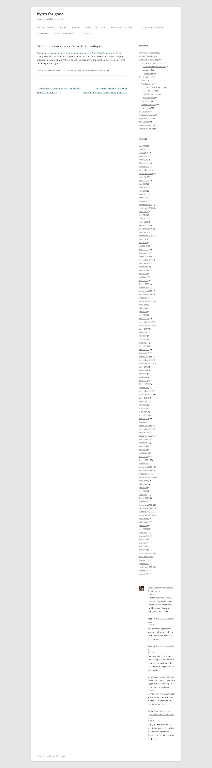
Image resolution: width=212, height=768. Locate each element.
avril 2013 (143, 194)
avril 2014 (143, 187)
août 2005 (143, 398)
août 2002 (143, 518)
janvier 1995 (144, 563)
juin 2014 (143, 184)
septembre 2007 (146, 325)
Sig (107, 70)
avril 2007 (143, 342)
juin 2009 (143, 270)
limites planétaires (147, 115)
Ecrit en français (70, 70)
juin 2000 (143, 549)
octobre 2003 (144, 474)
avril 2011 (143, 218)
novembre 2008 (146, 294)
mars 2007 (143, 346)
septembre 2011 (146, 208)
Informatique (145, 77)
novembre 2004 (146, 429)
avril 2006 (143, 377)
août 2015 (143, 177)
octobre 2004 (144, 432)
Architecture (146, 84)
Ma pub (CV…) (86, 33)
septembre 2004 (146, 436)
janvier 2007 (144, 353)
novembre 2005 (146, 391)
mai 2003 (143, 491)
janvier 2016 (144, 166)
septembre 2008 (146, 301)
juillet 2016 (143, 153)
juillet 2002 (143, 522)
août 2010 (143, 239)
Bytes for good (50, 13)
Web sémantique (85, 70)
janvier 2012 (144, 201)
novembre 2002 (146, 508)
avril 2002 (143, 532)
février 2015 (144, 180)
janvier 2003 (144, 501)
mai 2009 (143, 273)
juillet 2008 (143, 308)
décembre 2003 (145, 467)
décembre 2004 (145, 425)
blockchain (42, 33)
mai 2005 (143, 408)
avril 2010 (143, 246)
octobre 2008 (144, 298)
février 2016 (144, 163)
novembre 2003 (146, 470)
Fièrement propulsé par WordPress (51, 756)
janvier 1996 (144, 560)
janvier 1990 (144, 574)
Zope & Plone (150, 90)
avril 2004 (143, 453)
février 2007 (144, 349)
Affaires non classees (64, 33)
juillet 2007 (143, 332)
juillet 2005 (143, 401)
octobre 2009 (144, 263)
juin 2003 (143, 487)
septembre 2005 (146, 394)
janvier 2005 (144, 422)
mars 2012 (143, 197)
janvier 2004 (144, 463)
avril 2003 (143, 494)
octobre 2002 (144, 511)
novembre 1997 (146, 556)
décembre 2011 (145, 204)
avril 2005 (143, 411)
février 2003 (144, 498)
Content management (152, 87)
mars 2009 (143, 280)
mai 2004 (143, 449)
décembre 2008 (145, 291)
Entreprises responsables (123, 27)
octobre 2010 (144, 232)
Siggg (150, 618)
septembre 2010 (146, 235)
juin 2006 (143, 373)
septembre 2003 (146, 477)
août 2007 (143, 329)
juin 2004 (143, 446)
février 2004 (144, 460)
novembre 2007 (146, 322)
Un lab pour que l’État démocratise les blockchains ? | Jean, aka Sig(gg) (161, 680)
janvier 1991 (144, 570)
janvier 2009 (144, 287)
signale (52, 53)
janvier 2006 (144, 387)
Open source (144, 125)
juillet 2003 (143, 484)
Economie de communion (153, 27)
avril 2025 (143, 149)
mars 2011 (143, 222)
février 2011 (144, 225)
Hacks (63, 27)
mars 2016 (143, 159)
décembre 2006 (145, 356)
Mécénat (146, 70)
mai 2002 (143, 529)
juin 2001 (143, 539)
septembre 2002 (146, 515)
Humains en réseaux (148, 59)
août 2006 (143, 367)
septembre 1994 (146, 567)
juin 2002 (143, 525)
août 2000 (143, 546)
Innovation (144, 111)
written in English (45, 27)
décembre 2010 (145, 228)
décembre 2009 (145, 256)
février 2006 (144, 384)
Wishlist (76, 27)
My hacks (147, 108)
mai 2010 (143, 242)
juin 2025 (143, 146)
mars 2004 (143, 456)
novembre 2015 (146, 170)
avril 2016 (143, 156)
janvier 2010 (144, 253)
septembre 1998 (146, 553)
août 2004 (143, 439)
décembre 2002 (145, 505)
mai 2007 (143, 339)
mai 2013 (143, 191)
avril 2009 (143, 277)
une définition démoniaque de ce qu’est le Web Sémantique (86, 53)
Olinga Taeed (153, 587)
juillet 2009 (143, 266)
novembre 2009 (146, 260)
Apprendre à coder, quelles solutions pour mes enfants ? (161, 714)
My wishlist (144, 121)
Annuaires (145, 80)
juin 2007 (143, 335)
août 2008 (143, 304)
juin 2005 (143, 404)
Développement (148, 104)
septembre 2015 (146, 173)
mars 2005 (143, 415)
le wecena (148, 73)
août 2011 (143, 211)
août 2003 (143, 480)
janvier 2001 (144, 543)
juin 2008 (143, 311)
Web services (148, 97)
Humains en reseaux (95, 27)
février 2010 (144, 249)
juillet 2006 (143, 370)
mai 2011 (143, 215)
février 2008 (144, 318)
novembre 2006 (146, 360)
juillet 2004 (143, 442)
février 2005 (144, 418)
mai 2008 (143, 315)
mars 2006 (143, 380)
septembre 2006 (146, 363)
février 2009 (144, 284)
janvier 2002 (144, 536)
